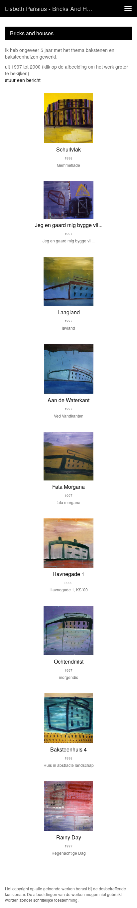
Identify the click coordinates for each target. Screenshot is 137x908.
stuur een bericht (23, 80)
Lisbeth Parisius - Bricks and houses (52, 8)
